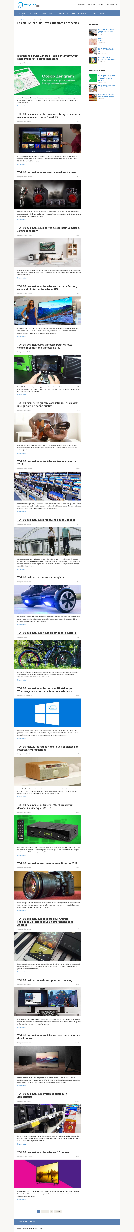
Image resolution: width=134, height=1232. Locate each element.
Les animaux (82, 13)
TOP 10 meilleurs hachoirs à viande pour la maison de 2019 (106, 49)
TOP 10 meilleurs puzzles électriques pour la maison (106, 95)
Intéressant (91, 4)
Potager (102, 13)
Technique (22, 13)
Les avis (100, 4)
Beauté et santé (47, 13)
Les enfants (60, 13)
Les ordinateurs (28, 352)
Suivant (57, 1211)
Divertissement (28, 63)
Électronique (34, 13)
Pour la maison (28, 177)
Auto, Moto (71, 13)
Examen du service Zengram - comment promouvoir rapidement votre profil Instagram (107, 77)
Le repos (93, 13)
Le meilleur (81, 4)
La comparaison (112, 4)
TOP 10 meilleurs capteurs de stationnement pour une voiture (107, 31)
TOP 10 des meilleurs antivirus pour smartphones (106, 58)
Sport (25, 637)
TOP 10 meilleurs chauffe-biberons (106, 39)
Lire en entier (21, 106)
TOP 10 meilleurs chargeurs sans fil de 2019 (106, 86)
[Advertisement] (49, 39)
